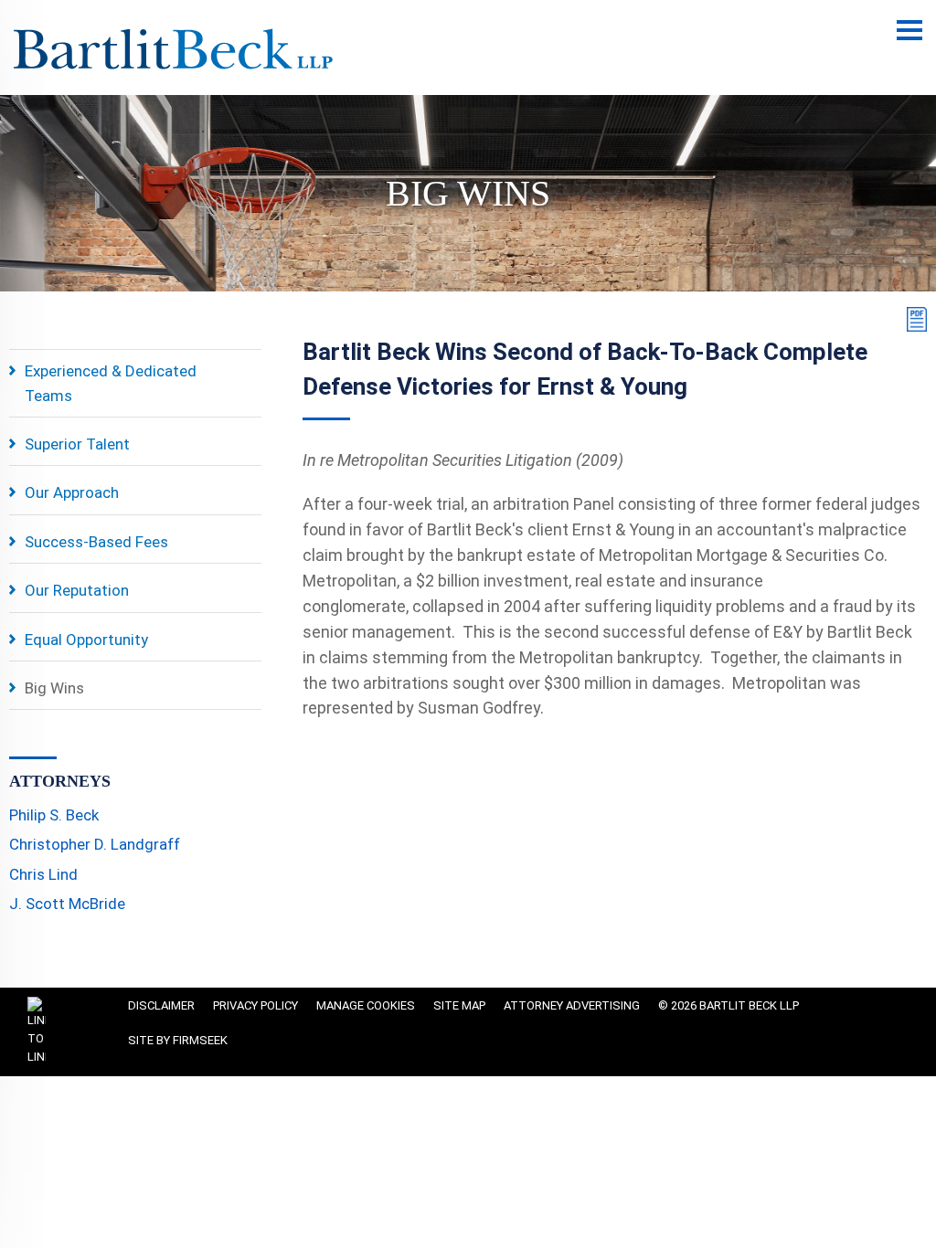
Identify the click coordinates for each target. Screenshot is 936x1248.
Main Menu (909, 39)
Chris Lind (43, 874)
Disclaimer (161, 1005)
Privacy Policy (255, 1005)
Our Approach (72, 492)
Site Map (459, 1005)
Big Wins (54, 688)
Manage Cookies (365, 1005)
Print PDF (913, 319)
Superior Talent (77, 444)
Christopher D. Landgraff (94, 844)
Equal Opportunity (86, 639)
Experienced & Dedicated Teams (111, 383)
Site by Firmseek (178, 1040)
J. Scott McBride (67, 903)
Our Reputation (77, 590)
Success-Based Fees (96, 542)
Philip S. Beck (54, 815)
